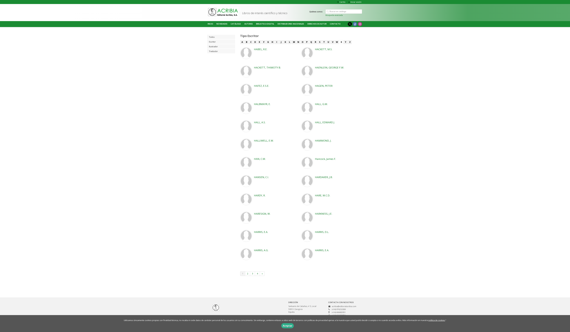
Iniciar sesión (355, 2)
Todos (212, 37)
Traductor (213, 51)
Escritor (212, 41)
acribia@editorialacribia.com (344, 306)
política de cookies (436, 320)
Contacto (335, 24)
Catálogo (236, 24)
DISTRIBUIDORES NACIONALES (291, 24)
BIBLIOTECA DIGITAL (265, 24)
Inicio (210, 24)
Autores (248, 24)
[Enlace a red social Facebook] (355, 24)
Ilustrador (213, 46)
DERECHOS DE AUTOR (317, 24)
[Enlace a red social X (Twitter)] (350, 24)
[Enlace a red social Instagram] (360, 24)
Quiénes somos (316, 11)
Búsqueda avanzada (334, 15)
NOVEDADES (221, 24)
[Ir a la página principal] (223, 12)
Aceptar (287, 325)
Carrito (342, 2)
